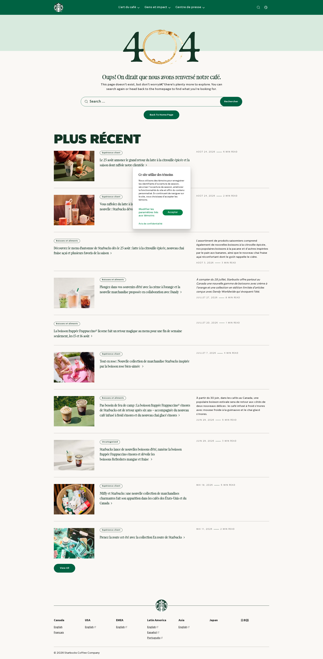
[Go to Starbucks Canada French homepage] (58, 7)
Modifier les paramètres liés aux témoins (148, 212)
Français (59, 632)
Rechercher (231, 101)
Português (153, 638)
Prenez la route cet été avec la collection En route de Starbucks (141, 537)
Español (152, 632)
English (58, 627)
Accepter (173, 212)
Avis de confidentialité (150, 224)
